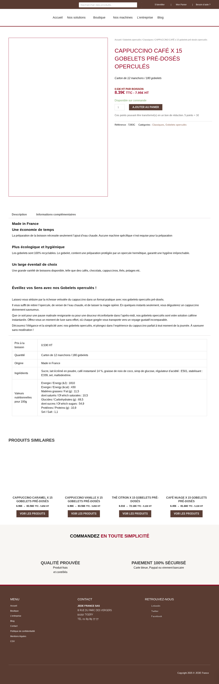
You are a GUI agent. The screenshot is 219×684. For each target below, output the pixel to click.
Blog (160, 17)
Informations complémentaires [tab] (56, 214)
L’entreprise (145, 17)
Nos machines (123, 17)
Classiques (148, 40)
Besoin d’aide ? (203, 4)
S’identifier (160, 4)
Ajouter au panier (145, 107)
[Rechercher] (139, 4)
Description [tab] (19, 214)
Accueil (58, 17)
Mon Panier (181, 4)
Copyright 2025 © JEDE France (193, 673)
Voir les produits (32, 513)
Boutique (99, 17)
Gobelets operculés (132, 40)
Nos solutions (76, 17)
